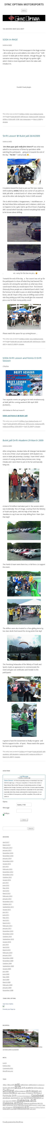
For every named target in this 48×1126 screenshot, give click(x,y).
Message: (6, 807)
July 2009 (5, 971)
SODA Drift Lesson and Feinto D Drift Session (22, 359)
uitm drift (32, 1109)
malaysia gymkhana (30, 1103)
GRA (22, 1098)
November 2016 (8, 856)
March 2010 (6, 950)
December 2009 (8, 958)
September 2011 (8, 907)
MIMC (4, 1105)
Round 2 (34, 1105)
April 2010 (6, 947)
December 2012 (8, 872)
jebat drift (8, 1101)
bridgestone (40, 1085)
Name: (5, 801)
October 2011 (7, 904)
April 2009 (6, 980)
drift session (30, 424)
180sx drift (10, 1085)
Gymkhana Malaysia (32, 1097)
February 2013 (7, 869)
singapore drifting (34, 1107)
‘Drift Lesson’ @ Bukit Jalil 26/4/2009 (21, 135)
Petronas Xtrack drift (25, 1105)
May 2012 (6, 888)
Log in (5, 1063)
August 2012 (7, 880)
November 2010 (8, 934)
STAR (17, 119)
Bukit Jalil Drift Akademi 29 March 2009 (23, 440)
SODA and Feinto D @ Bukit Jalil (15, 416)
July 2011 (5, 912)
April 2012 (6, 891)
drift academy (27, 1087)
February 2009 (7, 985)
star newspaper (25, 119)
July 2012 (5, 883)
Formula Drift (10, 1095)
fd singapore (29, 1093)
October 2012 (7, 877)
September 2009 (8, 966)
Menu (24, 10)
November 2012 (8, 875)
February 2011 (7, 926)
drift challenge (39, 1088)
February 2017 (7, 848)
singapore (9, 1107)
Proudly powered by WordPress (13, 1122)
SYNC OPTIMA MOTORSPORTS (24, 4)
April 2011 (6, 920)
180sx (5, 1085)
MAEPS (14, 1101)
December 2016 (8, 853)
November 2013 (8, 861)
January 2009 (7, 988)
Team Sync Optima (8, 1004)
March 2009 (6, 982)
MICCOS (40, 1103)
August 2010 (7, 942)
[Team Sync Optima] (3, 1006)
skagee (5, 122)
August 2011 (7, 910)
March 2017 (6, 845)
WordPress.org (8, 1071)
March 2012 (6, 893)
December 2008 (8, 990)
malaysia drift (33, 117)
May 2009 (6, 977)
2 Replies (6, 366)
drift (17, 1087)
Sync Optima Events (36, 114)
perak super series (11, 1105)
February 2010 (7, 953)
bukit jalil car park (17, 341)
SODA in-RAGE (10, 39)
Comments (8, 1068)
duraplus (13, 1093)
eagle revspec (22, 1093)
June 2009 (6, 974)
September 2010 (8, 939)
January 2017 (7, 850)
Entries (6, 1066)
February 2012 (7, 896)
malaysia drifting (8, 427)
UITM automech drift (23, 1109)
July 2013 (5, 866)
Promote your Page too (9, 1009)
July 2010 (5, 945)
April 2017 (6, 842)
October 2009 (7, 963)
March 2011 (6, 923)
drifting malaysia (20, 1091)
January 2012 (7, 899)
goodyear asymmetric (11, 1098)
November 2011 (8, 901)
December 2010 (8, 931)
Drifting (22, 114)
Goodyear (37, 1095)
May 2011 (6, 918)
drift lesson (24, 117)
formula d (38, 1093)
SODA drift (11, 119)
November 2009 (8, 961)
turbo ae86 (13, 1109)
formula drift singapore (24, 1096)
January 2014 (7, 858)
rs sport (40, 1105)
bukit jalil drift (15, 117)
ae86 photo (24, 1085)
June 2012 (6, 885)
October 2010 (7, 936)
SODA (27, 114)
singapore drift (21, 1107)
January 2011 (7, 928)
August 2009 (7, 969)
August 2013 (7, 864)
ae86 (17, 1084)
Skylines (42, 1107)
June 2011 (6, 915)
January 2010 (7, 955)
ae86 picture (32, 1085)
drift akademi (14, 754)
